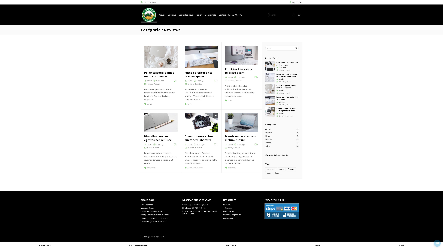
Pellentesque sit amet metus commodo (159, 74)
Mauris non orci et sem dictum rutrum (240, 138)
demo (149, 104)
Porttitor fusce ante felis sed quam (238, 71)
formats (200, 168)
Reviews (157, 84)
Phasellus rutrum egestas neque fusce (158, 138)
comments (151, 168)
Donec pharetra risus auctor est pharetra (199, 138)
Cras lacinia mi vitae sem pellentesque (287, 63)
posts (269, 173)
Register (299, 2)
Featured (282, 67)
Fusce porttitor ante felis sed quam (198, 74)
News (149, 148)
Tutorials (198, 84)
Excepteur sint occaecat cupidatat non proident (287, 75)
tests (190, 104)
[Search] (292, 15)
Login (294, 2)
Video (267, 146)
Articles (150, 84)
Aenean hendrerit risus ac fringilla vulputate (286, 109)
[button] (299, 15)
